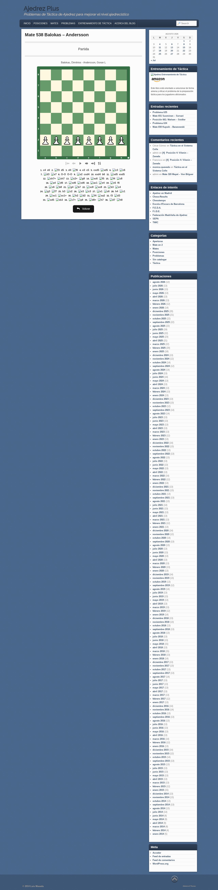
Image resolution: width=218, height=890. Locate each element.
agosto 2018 (159, 633)
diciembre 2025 (161, 311)
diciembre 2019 (161, 574)
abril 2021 (158, 516)
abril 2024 (158, 384)
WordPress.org (160, 863)
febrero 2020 (159, 567)
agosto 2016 (159, 720)
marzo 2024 (159, 388)
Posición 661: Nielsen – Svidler (169, 119)
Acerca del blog (125, 23)
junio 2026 (158, 289)
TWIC (155, 222)
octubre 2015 (159, 757)
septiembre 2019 (161, 585)
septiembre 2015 (161, 761)
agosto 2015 (159, 764)
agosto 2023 (159, 413)
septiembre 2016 (161, 717)
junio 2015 (158, 771)
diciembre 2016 (161, 706)
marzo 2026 (159, 300)
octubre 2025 (159, 318)
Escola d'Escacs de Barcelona (168, 204)
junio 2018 (158, 640)
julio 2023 (158, 417)
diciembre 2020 (161, 530)
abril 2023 (158, 428)
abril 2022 (158, 472)
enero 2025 (158, 351)
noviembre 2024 (161, 358)
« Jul (153, 60)
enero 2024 (158, 395)
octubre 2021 (159, 494)
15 (184, 47)
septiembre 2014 (161, 804)
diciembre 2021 (161, 487)
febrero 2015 (159, 786)
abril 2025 (158, 340)
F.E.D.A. (157, 207)
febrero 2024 (159, 391)
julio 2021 (158, 505)
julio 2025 (158, 329)
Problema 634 (160, 123)
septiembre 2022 (161, 453)
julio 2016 (158, 724)
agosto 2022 (159, 457)
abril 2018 (158, 647)
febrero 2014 (159, 830)
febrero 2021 (159, 523)
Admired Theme (189, 886)
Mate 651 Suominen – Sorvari (168, 116)
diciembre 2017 (161, 662)
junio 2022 (158, 465)
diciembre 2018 (161, 618)
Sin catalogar (160, 259)
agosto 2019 (159, 589)
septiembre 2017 (161, 673)
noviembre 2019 (161, 578)
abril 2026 (158, 296)
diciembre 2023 (161, 399)
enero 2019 (158, 614)
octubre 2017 (159, 669)
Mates (54, 23)
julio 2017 (158, 680)
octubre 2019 (159, 582)
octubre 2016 (159, 713)
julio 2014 (158, 812)
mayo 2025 (158, 337)
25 (160, 54)
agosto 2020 (159, 545)
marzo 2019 (159, 607)
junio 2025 (158, 333)
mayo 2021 (158, 512)
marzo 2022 (159, 475)
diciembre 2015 (161, 750)
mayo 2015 (158, 775)
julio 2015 (158, 768)
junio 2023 (158, 421)
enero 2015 (158, 790)
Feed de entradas (162, 856)
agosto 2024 (159, 370)
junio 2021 (158, 508)
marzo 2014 (159, 826)
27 (172, 54)
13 (172, 47)
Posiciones (41, 23)
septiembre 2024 (161, 366)
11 (160, 47)
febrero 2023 (159, 435)
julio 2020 (158, 548)
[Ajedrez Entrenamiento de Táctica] (168, 74)
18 (160, 51)
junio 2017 (158, 684)
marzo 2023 (159, 432)
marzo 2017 (159, 695)
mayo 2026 (158, 293)
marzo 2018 (159, 651)
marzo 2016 (159, 739)
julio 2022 (158, 461)
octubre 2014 (159, 801)
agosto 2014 (159, 808)
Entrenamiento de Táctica (95, 23)
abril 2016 (158, 735)
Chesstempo (159, 200)
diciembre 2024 (161, 355)
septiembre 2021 (161, 497)
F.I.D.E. (156, 211)
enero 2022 (158, 483)
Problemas (68, 23)
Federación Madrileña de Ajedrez (170, 215)
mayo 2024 (158, 380)
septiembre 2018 (161, 629)
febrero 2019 (159, 611)
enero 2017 (158, 702)
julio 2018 (158, 636)
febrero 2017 (159, 698)
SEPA (156, 218)
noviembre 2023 (161, 402)
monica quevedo (161, 167)
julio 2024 (158, 373)
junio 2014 (158, 815)
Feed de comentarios (164, 860)
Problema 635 (160, 112)
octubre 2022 (159, 450)
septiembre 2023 (161, 410)
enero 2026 (158, 307)
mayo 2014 (158, 819)
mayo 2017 (158, 687)
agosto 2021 (159, 501)
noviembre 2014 (161, 797)
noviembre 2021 (161, 490)
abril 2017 (158, 691)
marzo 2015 (159, 782)
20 (172, 51)
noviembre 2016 (161, 709)
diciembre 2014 (161, 793)
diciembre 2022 (161, 443)
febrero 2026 (159, 304)
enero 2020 (158, 570)
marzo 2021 (159, 519)
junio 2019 (158, 596)
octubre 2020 (159, 538)
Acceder (157, 853)
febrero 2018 (159, 655)
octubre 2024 (159, 362)
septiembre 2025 (161, 322)
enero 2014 (158, 834)
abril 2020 (158, 560)
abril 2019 (158, 603)
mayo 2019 (158, 600)
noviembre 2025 (161, 315)
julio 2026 (158, 285)
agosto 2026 (159, 282)
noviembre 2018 (161, 622)
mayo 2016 (158, 731)
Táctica (156, 263)
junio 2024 (158, 377)
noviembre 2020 (161, 534)
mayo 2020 (158, 556)
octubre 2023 (159, 406)
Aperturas (158, 241)
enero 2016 (158, 746)
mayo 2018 (158, 644)
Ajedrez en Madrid (162, 193)
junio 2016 (158, 728)
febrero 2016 (159, 742)
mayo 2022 (158, 468)
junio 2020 (158, 552)
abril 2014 (158, 823)
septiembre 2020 (161, 541)
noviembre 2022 (161, 446)
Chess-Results (160, 196)
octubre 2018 (159, 625)
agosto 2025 (159, 326)
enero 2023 (158, 439)
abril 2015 (158, 779)
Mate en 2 (158, 245)
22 (184, 51)
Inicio (27, 23)
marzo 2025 (159, 344)
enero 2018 (158, 658)
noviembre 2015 (161, 753)
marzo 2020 (159, 563)
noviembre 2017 (161, 665)
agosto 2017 (159, 677)
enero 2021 (158, 527)
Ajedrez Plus (41, 8)
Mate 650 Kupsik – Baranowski (169, 127)
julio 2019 (158, 592)
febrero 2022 (159, 479)
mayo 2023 (158, 424)
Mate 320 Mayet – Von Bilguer (177, 174)
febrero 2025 (159, 348)
